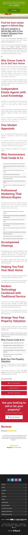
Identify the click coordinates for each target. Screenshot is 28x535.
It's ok (14, 10)
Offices (3, 499)
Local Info (4, 496)
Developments (5, 502)
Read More (16, 5)
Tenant (3, 493)
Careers (24, 525)
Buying (3, 484)
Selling (3, 487)
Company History (18, 525)
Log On (14, 527)
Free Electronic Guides (7, 508)
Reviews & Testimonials (7, 511)
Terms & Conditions (9, 525)
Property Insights (6, 505)
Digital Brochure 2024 (7, 514)
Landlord (4, 490)
